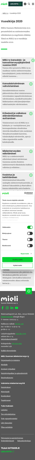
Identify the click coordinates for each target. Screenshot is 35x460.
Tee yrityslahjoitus (8, 414)
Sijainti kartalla (7, 317)
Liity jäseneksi (6, 423)
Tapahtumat (6, 400)
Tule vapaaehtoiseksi (9, 419)
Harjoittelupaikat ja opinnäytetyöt (14, 373)
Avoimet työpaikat (8, 369)
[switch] (30, 233)
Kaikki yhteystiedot (8, 351)
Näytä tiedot (25, 254)
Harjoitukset (6, 387)
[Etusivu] (4, 4)
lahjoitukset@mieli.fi (9, 339)
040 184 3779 (21, 334)
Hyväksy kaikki (18, 259)
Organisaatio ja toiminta (10, 360)
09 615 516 (19, 324)
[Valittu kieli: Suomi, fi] (25, 4)
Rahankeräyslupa (24, 441)
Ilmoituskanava (7, 378)
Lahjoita (4, 410)
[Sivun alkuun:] (29, 291)
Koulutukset (5, 396)
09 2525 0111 (17, 344)
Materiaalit (5, 392)
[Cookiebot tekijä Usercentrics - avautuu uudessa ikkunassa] (25, 193)
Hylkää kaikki (17, 265)
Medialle (4, 365)
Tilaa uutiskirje (7, 427)
